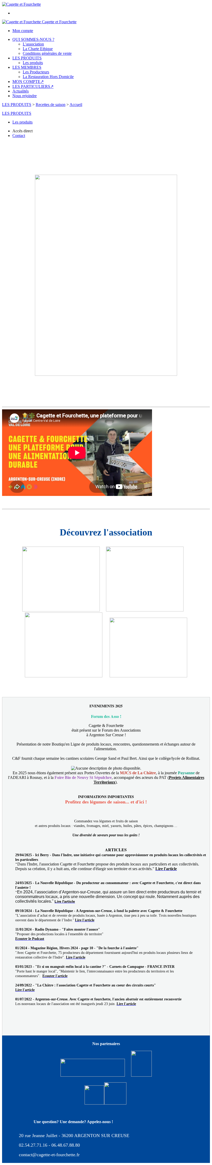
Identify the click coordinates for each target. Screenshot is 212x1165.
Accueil (76, 104)
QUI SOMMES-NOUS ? (33, 39)
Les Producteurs (36, 72)
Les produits (33, 62)
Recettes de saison (50, 104)
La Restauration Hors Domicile (48, 76)
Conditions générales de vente (47, 53)
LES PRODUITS (27, 58)
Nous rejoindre (24, 96)
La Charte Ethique (38, 49)
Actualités (20, 91)
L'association (33, 44)
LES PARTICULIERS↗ (33, 86)
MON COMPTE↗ (28, 81)
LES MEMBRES (26, 67)
